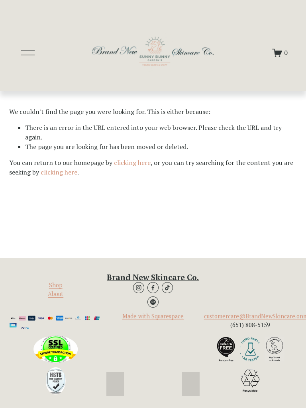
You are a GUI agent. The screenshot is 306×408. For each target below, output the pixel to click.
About (55, 294)
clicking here (132, 162)
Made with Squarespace (153, 316)
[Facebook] (153, 287)
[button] (115, 384)
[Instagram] (138, 287)
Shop (56, 285)
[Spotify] (153, 302)
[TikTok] (167, 287)
